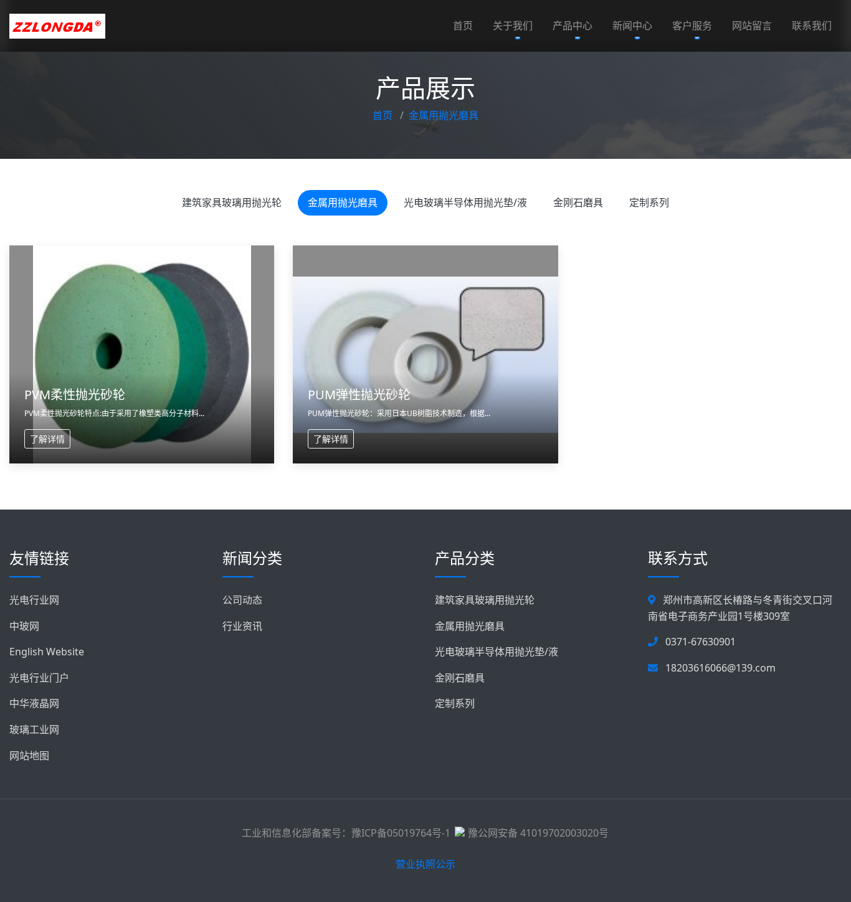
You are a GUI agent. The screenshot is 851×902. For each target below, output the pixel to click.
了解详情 (47, 439)
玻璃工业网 (34, 729)
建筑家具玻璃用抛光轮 (232, 202)
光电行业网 (34, 600)
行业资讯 (242, 626)
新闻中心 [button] (632, 25)
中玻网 (24, 626)
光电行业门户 (39, 678)
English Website (46, 651)
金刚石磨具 (578, 202)
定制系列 (649, 202)
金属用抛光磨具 (443, 115)
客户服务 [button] (692, 25)
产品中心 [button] (572, 25)
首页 (463, 25)
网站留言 (752, 25)
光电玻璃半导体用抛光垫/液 (465, 202)
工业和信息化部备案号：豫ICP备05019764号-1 (346, 833)
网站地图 (29, 755)
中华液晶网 (34, 703)
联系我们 (812, 25)
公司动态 (242, 600)
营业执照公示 (425, 864)
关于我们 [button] (513, 25)
